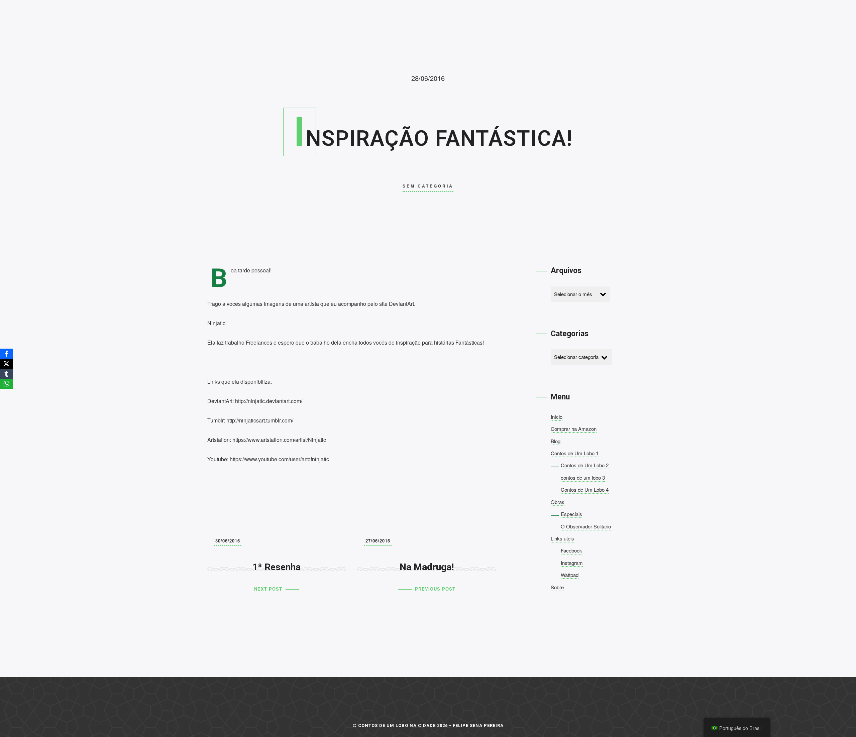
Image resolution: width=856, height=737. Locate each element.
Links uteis (562, 538)
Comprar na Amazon (574, 428)
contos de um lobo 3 (583, 477)
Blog (555, 441)
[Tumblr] (6, 374)
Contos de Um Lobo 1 (575, 453)
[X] (6, 364)
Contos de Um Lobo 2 (585, 465)
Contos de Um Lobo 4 (585, 489)
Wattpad (569, 574)
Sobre (557, 587)
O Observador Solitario (586, 526)
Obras (557, 501)
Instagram (572, 562)
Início (556, 416)
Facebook (571, 550)
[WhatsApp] (6, 384)
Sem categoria (428, 186)
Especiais (571, 513)
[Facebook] (6, 354)
